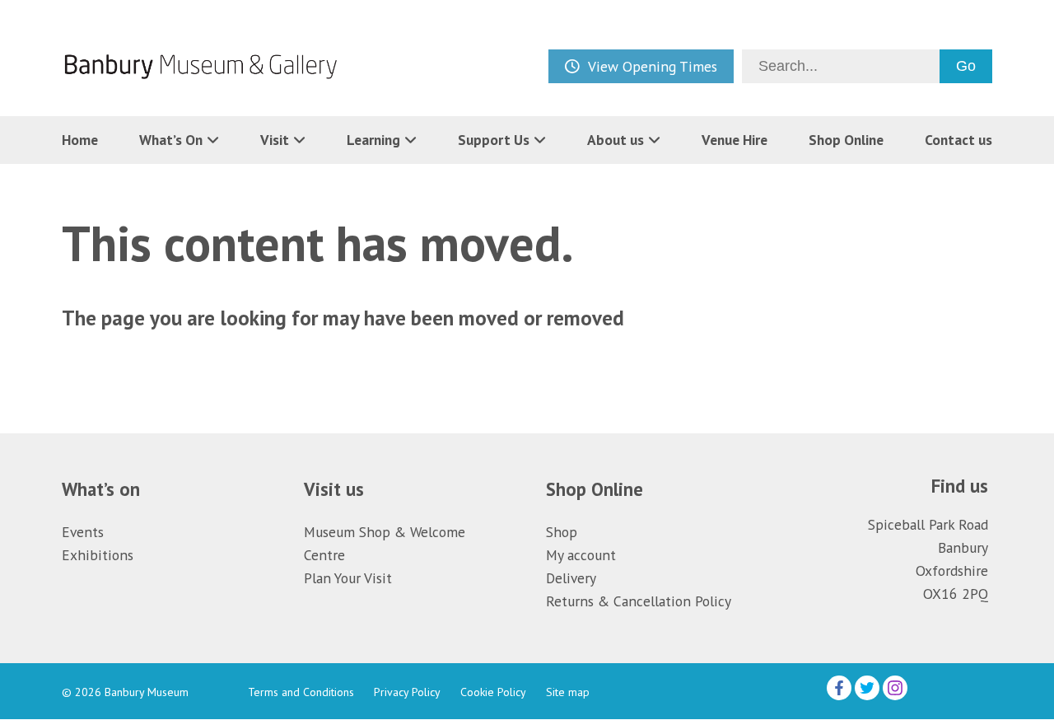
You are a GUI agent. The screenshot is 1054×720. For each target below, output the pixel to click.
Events (83, 531)
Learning (373, 139)
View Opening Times (652, 66)
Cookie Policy (493, 692)
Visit (274, 139)
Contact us (958, 139)
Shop (561, 531)
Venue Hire (734, 139)
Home (80, 139)
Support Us (493, 139)
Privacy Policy (407, 692)
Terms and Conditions (301, 692)
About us (615, 139)
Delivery (571, 577)
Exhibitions (97, 554)
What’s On (171, 139)
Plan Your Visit (348, 577)
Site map (568, 692)
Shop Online (846, 139)
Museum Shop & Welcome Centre (384, 543)
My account (581, 554)
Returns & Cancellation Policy (638, 600)
